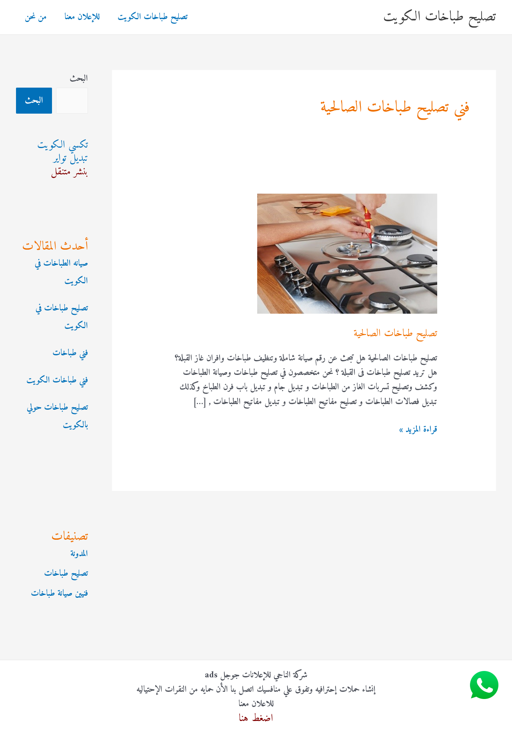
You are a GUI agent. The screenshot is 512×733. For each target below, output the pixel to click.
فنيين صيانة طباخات (59, 593)
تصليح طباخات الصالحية (395, 333)
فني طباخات (70, 353)
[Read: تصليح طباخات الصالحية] (347, 253)
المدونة (79, 554)
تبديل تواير (70, 158)
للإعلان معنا (82, 17)
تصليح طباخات (66, 573)
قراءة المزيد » (418, 430)
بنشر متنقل (69, 172)
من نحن (36, 17)
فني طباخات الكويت (57, 380)
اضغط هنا (256, 718)
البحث (79, 78)
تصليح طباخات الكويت (439, 17)
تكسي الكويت (62, 145)
